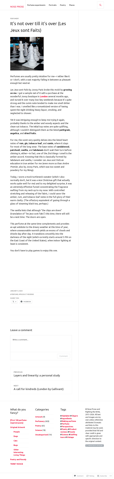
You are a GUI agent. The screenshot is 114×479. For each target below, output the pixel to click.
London (44, 96)
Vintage (70, 437)
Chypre (75, 416)
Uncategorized (41, 435)
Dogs (16, 436)
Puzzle (72, 432)
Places (72, 5)
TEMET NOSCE (16, 464)
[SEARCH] (100, 5)
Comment (63, 356)
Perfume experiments (36, 5)
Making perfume (69, 421)
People (17, 432)
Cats (15, 441)
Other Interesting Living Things (19, 452)
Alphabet (66, 416)
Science (38, 430)
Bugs (16, 445)
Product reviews (27, 294)
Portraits (53, 5)
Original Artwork (17, 427)
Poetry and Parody (18, 459)
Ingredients (67, 418)
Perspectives (67, 427)
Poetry (63, 5)
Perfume (14, 294)
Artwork (39, 417)
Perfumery (14, 18)
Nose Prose (17, 6)
